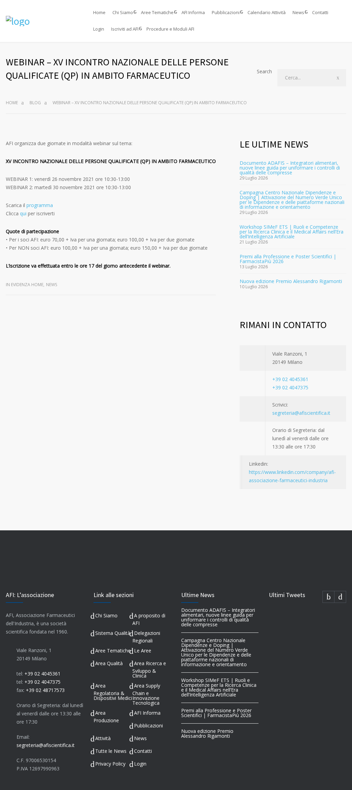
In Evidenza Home (24, 285)
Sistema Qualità (112, 633)
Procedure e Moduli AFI (170, 29)
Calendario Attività (267, 12)
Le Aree (142, 650)
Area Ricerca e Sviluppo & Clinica (149, 669)
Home (99, 12)
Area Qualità (109, 663)
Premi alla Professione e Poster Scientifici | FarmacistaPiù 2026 (288, 258)
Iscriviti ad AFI (125, 29)
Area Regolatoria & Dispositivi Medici (113, 691)
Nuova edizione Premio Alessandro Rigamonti (291, 281)
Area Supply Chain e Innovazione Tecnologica (146, 694)
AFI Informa (193, 12)
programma (39, 205)
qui (23, 213)
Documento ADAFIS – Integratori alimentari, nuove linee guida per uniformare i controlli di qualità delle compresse (290, 168)
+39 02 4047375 (290, 387)
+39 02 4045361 (290, 379)
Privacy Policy (110, 763)
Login (98, 29)
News (298, 12)
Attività (103, 738)
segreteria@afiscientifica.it (301, 413)
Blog (35, 103)
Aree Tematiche (157, 12)
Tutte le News (110, 751)
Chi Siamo (122, 12)
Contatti (320, 12)
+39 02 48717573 (45, 690)
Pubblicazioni (226, 12)
